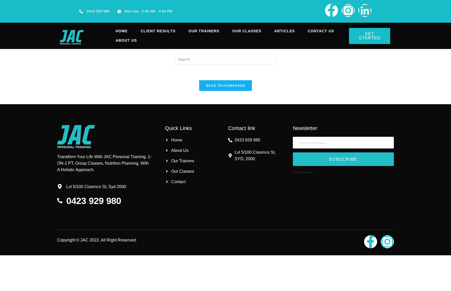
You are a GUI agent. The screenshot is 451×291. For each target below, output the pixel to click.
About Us (126, 40)
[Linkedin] (364, 10)
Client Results (158, 31)
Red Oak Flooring (303, 172)
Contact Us (321, 31)
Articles (284, 31)
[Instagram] (348, 10)
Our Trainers (203, 31)
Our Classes (246, 31)
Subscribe (343, 159)
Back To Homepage (225, 85)
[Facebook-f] (331, 10)
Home (122, 31)
